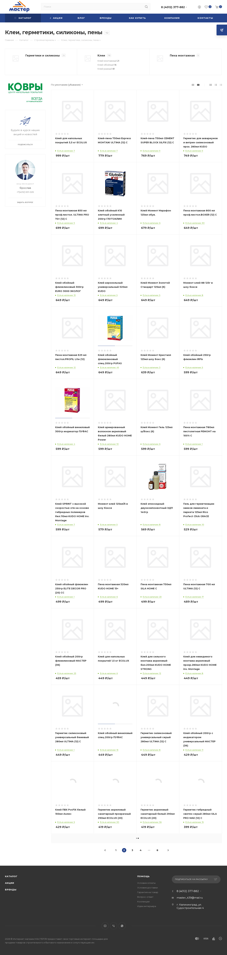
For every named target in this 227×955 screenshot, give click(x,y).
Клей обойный (107, 64)
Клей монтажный (108, 60)
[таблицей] (221, 85)
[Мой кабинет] (199, 7)
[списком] (216, 85)
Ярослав (25, 187)
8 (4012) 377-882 (173, 7)
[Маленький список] (193, 85)
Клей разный (106, 68)
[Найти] (146, 6)
